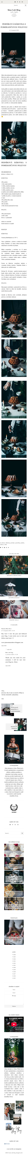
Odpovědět (4, 645)
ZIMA (5, 544)
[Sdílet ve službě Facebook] (2, 547)
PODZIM (22, 542)
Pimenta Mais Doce (6, 628)
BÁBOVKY (8, 542)
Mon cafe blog (12, 1152)
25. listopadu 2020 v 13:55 (8, 630)
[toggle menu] (2, 2)
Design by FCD (19, 1152)
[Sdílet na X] (0, 547)
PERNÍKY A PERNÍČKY (15, 542)
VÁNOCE (2, 544)
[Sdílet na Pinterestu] (4, 547)
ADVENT (3, 542)
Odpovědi (9, 649)
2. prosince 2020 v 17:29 (11, 654)
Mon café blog (9, 652)
